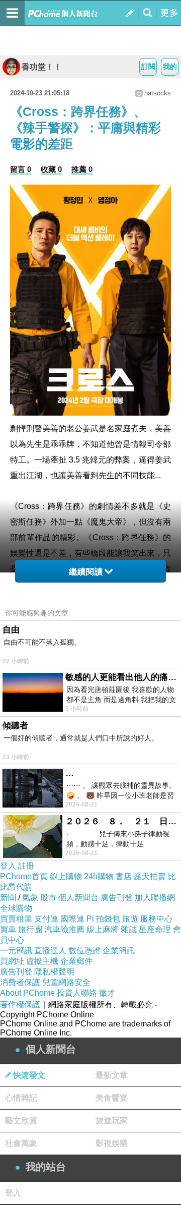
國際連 (72, 918)
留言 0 (20, 169)
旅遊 (130, 918)
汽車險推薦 (64, 929)
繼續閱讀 (86, 571)
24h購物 (99, 876)
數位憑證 (84, 950)
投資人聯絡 (77, 993)
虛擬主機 (42, 961)
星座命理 (155, 929)
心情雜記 (21, 1098)
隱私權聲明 (54, 971)
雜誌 (129, 929)
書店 (124, 876)
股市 (48, 897)
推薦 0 (82, 169)
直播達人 (50, 950)
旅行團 (30, 929)
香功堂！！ (42, 67)
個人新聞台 (78, 897)
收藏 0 (51, 169)
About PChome (27, 993)
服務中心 (156, 918)
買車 (8, 929)
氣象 (30, 897)
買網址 (12, 961)
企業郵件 (76, 961)
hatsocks (157, 93)
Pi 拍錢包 (103, 918)
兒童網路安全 (66, 982)
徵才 (107, 993)
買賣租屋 (16, 918)
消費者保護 (20, 982)
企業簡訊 (119, 950)
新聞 (8, 897)
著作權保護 (20, 1004)
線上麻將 (102, 929)
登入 (8, 866)
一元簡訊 (16, 950)
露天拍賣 (150, 876)
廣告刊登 (117, 897)
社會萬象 (21, 1143)
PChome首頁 (24, 876)
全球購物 (16, 908)
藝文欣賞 (21, 1120)
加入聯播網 (155, 897)
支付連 (46, 918)
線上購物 (66, 876)
